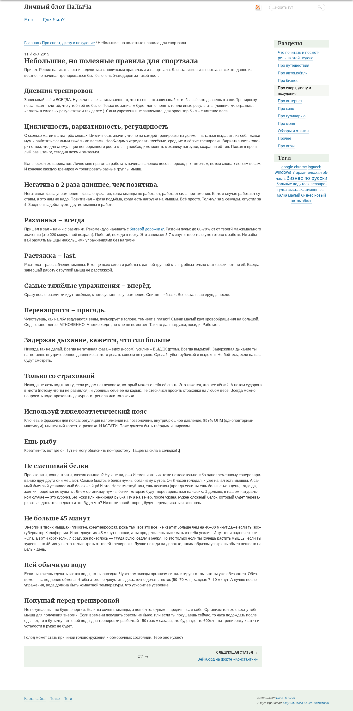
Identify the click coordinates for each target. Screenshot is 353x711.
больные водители (293, 184)
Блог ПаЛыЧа (285, 698)
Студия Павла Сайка (297, 703)
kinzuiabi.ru (321, 703)
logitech (314, 166)
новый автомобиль (308, 197)
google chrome (294, 166)
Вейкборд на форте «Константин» (227, 659)
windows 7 (285, 172)
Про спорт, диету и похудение (68, 42)
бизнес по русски (306, 177)
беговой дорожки (145, 229)
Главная (31, 42)
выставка (296, 189)
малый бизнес (300, 195)
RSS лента (258, 7)
